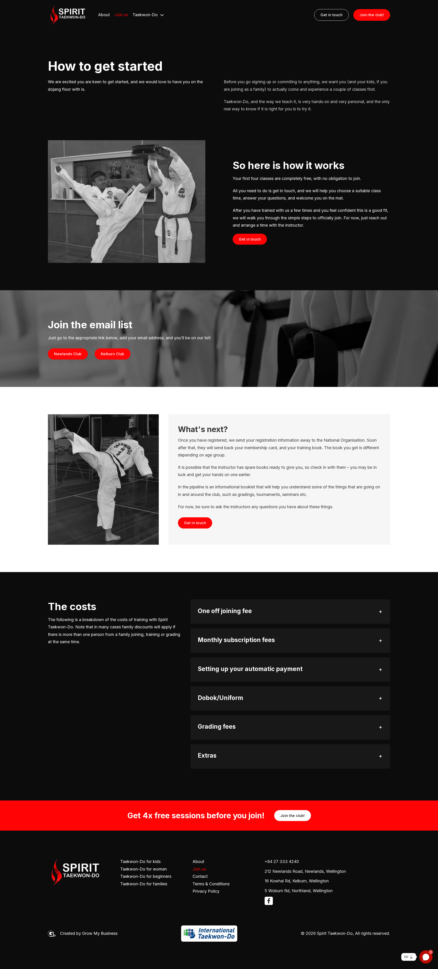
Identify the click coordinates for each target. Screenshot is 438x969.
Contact (200, 876)
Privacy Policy (206, 891)
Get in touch (331, 15)
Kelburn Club (112, 354)
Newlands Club (68, 354)
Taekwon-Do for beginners (145, 876)
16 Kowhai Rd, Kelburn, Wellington (297, 880)
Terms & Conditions (211, 883)
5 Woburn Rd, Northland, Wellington (299, 890)
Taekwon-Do (145, 14)
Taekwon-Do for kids (140, 861)
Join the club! (372, 15)
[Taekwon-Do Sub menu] (162, 15)
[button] (290, 612)
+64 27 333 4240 (282, 861)
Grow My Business (99, 933)
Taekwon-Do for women (143, 869)
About (104, 14)
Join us (121, 14)
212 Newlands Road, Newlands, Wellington (305, 871)
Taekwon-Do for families (143, 883)
